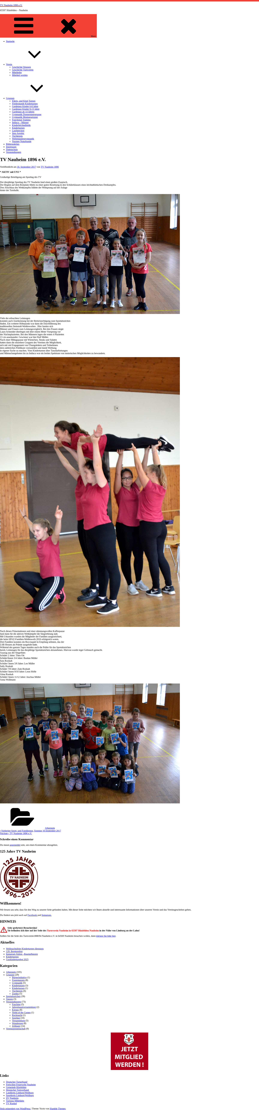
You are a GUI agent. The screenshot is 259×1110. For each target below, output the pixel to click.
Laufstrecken (18, 130)
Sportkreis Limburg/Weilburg (20, 1095)
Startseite (10, 41)
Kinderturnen (18, 128)
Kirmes (15, 1010)
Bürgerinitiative (19, 977)
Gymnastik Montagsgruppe (25, 117)
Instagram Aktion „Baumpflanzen (22, 954)
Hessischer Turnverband (17, 1090)
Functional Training (21, 120)
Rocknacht (17, 1015)
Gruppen (10, 98)
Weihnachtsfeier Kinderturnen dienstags (25, 948)
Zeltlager (16, 1026)
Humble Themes (57, 1108)
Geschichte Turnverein (22, 69)
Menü (93, 36)
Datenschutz (12, 149)
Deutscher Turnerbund (16, 1082)
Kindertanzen (18, 985)
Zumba (15, 993)
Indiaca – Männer (20, 122)
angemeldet (15, 845)
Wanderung (17, 1023)
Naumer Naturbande (21, 141)
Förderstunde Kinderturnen (25, 103)
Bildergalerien (12, 144)
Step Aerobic (18, 133)
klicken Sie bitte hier (105, 936)
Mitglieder (17, 72)
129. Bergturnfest (14, 951)
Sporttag (16, 1018)
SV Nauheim (12, 1098)
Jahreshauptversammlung (24, 1007)
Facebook (32, 915)
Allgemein (50, 828)
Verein (9, 64)
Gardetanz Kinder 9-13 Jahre (25, 109)
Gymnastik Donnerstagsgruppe (26, 114)
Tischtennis (17, 136)
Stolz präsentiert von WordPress (15, 1108)
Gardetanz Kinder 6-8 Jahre (25, 106)
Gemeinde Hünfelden (16, 1087)
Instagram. (47, 915)
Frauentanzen (18, 980)
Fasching (16, 1004)
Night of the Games (21, 1012)
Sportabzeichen (13, 996)
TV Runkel (11, 1103)
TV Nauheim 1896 (50, 167)
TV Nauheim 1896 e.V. (11, 5)
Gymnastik (17, 983)
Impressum (11, 147)
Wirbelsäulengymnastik (23, 138)
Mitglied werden (20, 75)
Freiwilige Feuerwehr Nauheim (21, 1084)
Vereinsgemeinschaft (15, 1028)
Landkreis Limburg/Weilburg (20, 1092)
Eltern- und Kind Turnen (23, 101)
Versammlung (18, 1020)
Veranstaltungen (13, 152)
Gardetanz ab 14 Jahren (23, 111)
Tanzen (9, 999)
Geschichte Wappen (21, 67)
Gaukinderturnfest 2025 (17, 959)
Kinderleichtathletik (21, 125)
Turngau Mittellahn (15, 1101)
